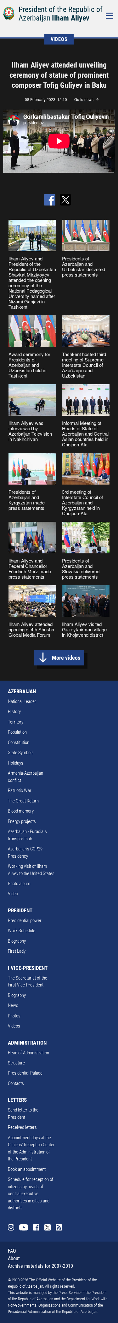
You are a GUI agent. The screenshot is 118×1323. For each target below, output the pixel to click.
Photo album (19, 883)
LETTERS (17, 1100)
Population (17, 732)
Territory (15, 722)
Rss (59, 1227)
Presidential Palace (25, 1073)
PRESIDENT (20, 910)
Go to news (83, 99)
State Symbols (21, 752)
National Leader (22, 701)
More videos (66, 657)
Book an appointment (27, 1169)
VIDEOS (59, 39)
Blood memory (21, 811)
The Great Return (23, 801)
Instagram (11, 1227)
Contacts (16, 1083)
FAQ (12, 1251)
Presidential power (25, 920)
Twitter (47, 1227)
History (14, 711)
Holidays (15, 763)
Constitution (18, 742)
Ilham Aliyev (70, 18)
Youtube (23, 1227)
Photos (14, 1016)
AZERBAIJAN (22, 691)
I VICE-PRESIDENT (28, 968)
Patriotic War (19, 790)
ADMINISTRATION (27, 1043)
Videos (14, 1026)
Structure (16, 1063)
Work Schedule (21, 930)
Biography (17, 941)
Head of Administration (28, 1053)
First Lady (16, 951)
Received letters (22, 1127)
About (14, 1258)
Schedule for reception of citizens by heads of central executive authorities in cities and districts (30, 1194)
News (13, 1005)
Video (13, 894)
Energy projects (22, 821)
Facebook (36, 1227)
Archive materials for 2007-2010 (40, 1266)
